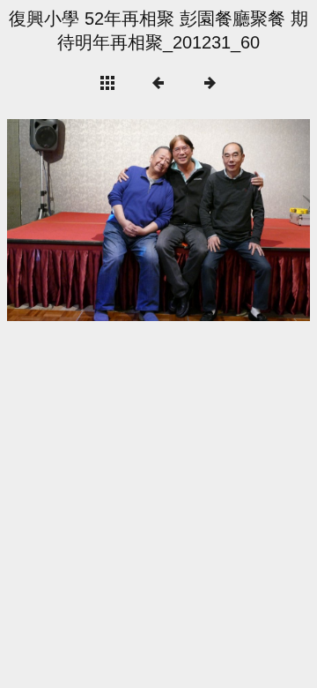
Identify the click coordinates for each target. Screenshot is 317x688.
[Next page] (219, 220)
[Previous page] (68, 220)
